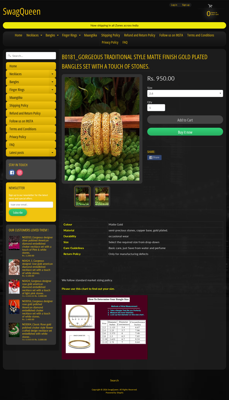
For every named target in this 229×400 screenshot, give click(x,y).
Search (114, 380)
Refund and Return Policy (139, 35)
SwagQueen (22, 11)
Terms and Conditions (200, 35)
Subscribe (18, 213)
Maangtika (90, 35)
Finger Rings (72, 36)
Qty (149, 102)
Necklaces (34, 36)
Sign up (185, 5)
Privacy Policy (110, 42)
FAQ (125, 42)
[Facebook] (12, 172)
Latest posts (32, 153)
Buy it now (185, 132)
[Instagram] (19, 172)
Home (18, 35)
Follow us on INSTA (171, 35)
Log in (174, 5)
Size (149, 87)
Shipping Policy (110, 35)
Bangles (53, 36)
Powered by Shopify (114, 392)
